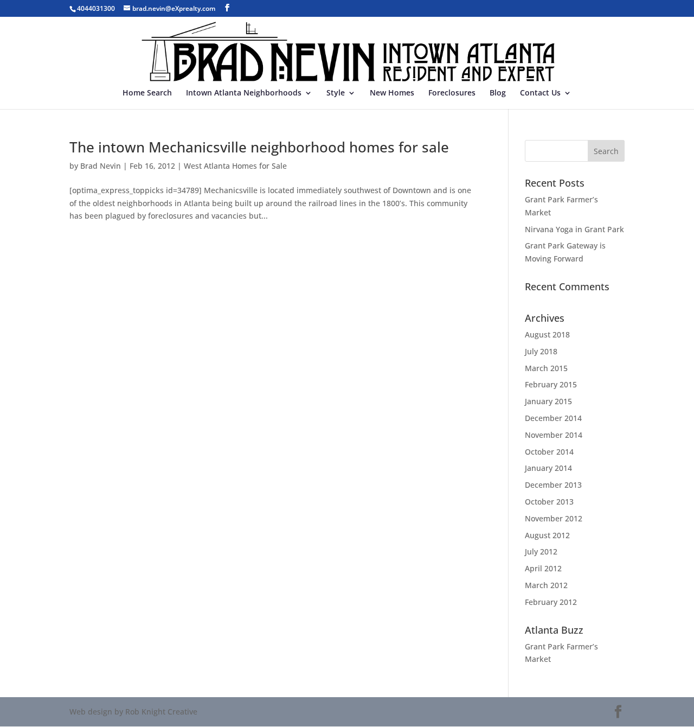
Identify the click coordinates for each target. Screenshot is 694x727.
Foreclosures (451, 93)
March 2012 (546, 585)
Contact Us (540, 93)
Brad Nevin (100, 166)
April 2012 (543, 568)
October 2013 (549, 501)
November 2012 (553, 518)
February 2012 (551, 602)
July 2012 (541, 551)
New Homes (392, 93)
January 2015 (548, 401)
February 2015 (551, 384)
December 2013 (553, 485)
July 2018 (541, 351)
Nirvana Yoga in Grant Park (574, 229)
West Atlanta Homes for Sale (235, 166)
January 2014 (548, 468)
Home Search (147, 93)
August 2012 (547, 535)
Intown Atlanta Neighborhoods (243, 93)
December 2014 (553, 418)
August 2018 (547, 334)
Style (335, 93)
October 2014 (549, 452)
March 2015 (546, 368)
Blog (498, 93)
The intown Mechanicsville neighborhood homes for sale (259, 147)
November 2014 (553, 435)
